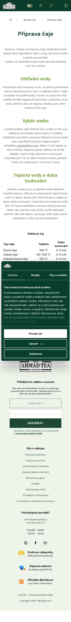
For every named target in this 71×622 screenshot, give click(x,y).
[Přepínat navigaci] (66, 6)
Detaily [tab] (35, 274)
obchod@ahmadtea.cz (35, 519)
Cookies (22, 595)
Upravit (33, 343)
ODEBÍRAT (35, 423)
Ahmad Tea (29, 19)
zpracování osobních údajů (29, 433)
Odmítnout (35, 353)
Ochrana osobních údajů (40, 595)
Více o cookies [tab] (58, 274)
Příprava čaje (54, 19)
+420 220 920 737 (35, 522)
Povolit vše (35, 333)
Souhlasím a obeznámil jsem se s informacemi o (36, 432)
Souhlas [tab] (13, 274)
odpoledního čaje (28, 145)
